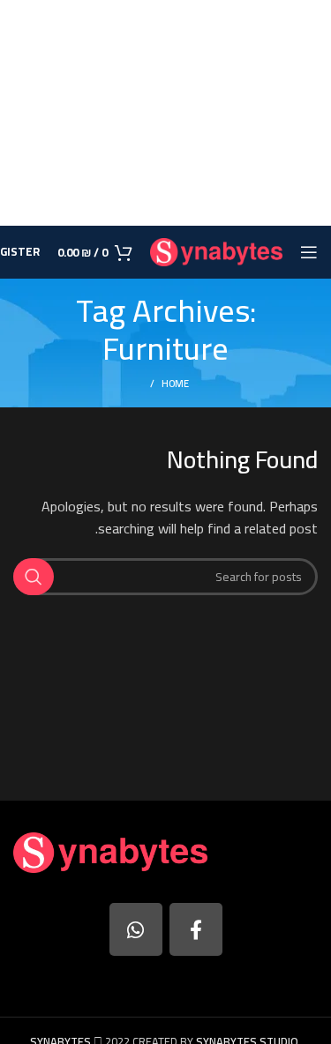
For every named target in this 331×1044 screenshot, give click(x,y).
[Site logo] (216, 250)
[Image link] (110, 851)
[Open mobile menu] (309, 252)
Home (175, 384)
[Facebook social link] (195, 929)
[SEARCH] (33, 576)
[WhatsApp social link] (135, 929)
